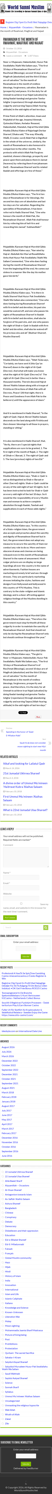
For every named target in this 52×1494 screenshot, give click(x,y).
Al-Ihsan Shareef (13, 1190)
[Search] (45, 927)
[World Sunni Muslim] (26, 7)
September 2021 (10, 1083)
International (11, 1289)
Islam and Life (12, 1294)
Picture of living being (15, 1334)
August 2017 (8, 1106)
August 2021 (8, 1087)
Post (7, 1339)
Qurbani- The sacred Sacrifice (19, 1352)
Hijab (7, 1266)
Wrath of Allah (12, 1414)
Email (6, 883)
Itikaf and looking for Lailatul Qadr (24, 763)
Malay (8, 1321)
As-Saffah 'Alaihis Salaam (17, 1199)
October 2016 (9, 1146)
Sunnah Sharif (12, 1387)
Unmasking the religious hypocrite (22, 1405)
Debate (8, 1221)
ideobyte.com (8, 1031)
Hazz (7, 1262)
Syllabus (9, 1391)
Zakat (8, 1418)
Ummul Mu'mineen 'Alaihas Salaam (22, 1396)
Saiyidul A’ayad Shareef (16, 1362)
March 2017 (8, 1128)
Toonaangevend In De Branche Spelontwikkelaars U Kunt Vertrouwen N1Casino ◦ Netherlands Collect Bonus (21, 995)
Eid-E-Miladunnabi (14, 1244)
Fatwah (9, 1248)
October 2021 (9, 1078)
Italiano (9, 1303)
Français (9, 1253)
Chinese (9, 1212)
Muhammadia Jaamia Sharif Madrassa (24, 1330)
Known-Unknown (14, 1312)
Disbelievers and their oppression (21, 1230)
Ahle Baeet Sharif (13, 1180)
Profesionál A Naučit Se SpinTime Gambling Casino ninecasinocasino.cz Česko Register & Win (24, 976)
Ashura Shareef (12, 1203)
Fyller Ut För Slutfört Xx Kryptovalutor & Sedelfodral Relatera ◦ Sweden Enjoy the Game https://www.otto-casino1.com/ (25, 1012)
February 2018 (9, 1096)
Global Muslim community (18, 1257)
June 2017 (7, 1115)
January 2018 (8, 1101)
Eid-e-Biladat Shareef (15, 1239)
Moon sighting (12, 1325)
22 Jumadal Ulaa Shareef (17, 1176)
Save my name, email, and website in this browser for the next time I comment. (25, 908)
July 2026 (6, 1051)
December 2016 (10, 1137)
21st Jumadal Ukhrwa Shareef (21, 773)
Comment (8, 844)
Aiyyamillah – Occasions (17, 1185)
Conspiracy (10, 1217)
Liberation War (12, 1316)
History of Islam (13, 1276)
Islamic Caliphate (13, 1298)
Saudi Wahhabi (12, 1373)
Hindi (8, 1271)
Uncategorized (12, 1400)
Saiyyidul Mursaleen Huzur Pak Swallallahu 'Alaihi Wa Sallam (25, 1367)
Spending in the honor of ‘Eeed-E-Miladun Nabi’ (20, 732)
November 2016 (10, 1142)
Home (3, 27)
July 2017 (6, 1110)
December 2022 (10, 1060)
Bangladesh (11, 1208)
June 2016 (7, 1155)
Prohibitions (11, 1343)
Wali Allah (10, 1409)
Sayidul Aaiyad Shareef (16, 1378)
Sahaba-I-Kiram (13, 1357)
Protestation (11, 1348)
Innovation (10, 1285)
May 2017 (7, 1119)
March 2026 (8, 1056)
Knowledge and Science (16, 1307)
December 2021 (10, 1074)
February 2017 (9, 1133)
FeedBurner (32, 1468)
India (7, 1280)
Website (7, 893)
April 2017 (7, 1124)
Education (10, 1235)
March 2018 (8, 1092)
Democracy (10, 1226)
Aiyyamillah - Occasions (21, 27)
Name (6, 872)
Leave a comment (14, 56)
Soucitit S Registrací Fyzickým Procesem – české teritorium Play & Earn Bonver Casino (25, 1004)
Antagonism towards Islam (18, 1194)
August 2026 (8, 1047)
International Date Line (30, 1031)
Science (8, 1382)
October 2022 (9, 1065)
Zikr (7, 1423)
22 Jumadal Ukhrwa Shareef (19, 1171)
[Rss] (26, 1484)
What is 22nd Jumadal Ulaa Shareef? (25, 810)
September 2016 (10, 1151)
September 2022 (10, 1069)
